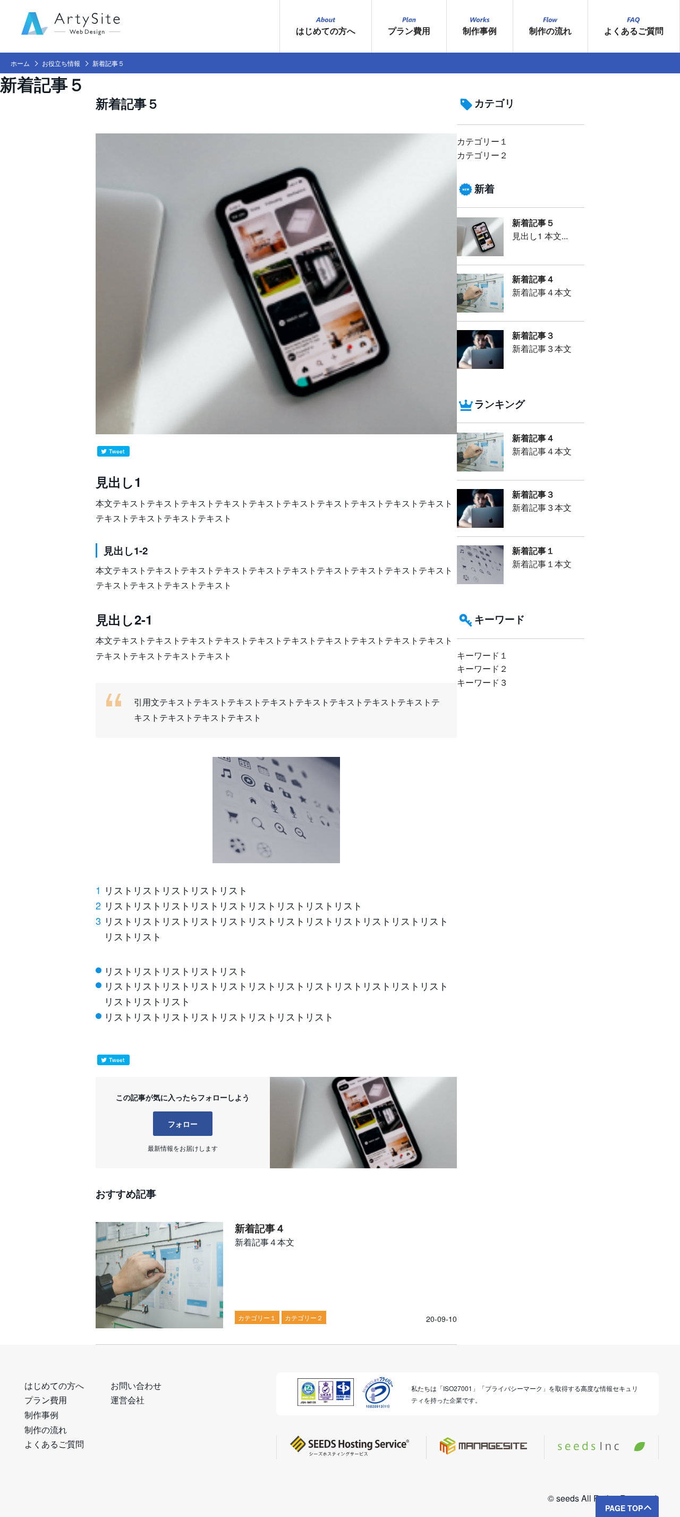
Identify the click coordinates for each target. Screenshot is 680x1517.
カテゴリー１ (482, 141)
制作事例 (480, 30)
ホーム (20, 63)
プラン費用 (409, 30)
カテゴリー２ (482, 155)
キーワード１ (482, 655)
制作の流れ (550, 30)
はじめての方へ (325, 30)
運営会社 (127, 1400)
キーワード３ (482, 682)
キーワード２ (482, 668)
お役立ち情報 (61, 63)
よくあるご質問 (634, 30)
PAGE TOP (624, 1508)
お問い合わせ (136, 1385)
